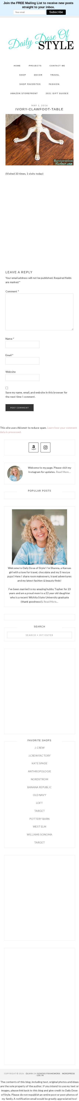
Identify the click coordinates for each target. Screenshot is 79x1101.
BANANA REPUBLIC (39, 787)
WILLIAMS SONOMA (39, 834)
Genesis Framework (48, 1073)
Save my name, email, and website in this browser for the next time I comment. (36, 394)
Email (9, 355)
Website (11, 371)
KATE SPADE (39, 763)
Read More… (63, 471)
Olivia (29, 1073)
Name (10, 338)
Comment (12, 291)
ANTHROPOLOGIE (39, 771)
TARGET (39, 810)
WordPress (68, 1073)
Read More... (51, 601)
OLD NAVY (39, 794)
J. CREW (39, 747)
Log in (40, 1075)
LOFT (39, 802)
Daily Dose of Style (39, 39)
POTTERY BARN (39, 818)
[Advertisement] (39, 225)
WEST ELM (39, 826)
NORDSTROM (39, 779)
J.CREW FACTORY (39, 755)
